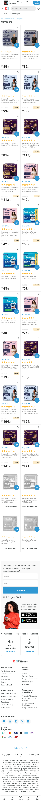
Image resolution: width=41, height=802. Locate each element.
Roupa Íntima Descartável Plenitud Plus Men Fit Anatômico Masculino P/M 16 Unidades (10, 56)
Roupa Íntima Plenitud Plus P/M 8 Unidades (8, 322)
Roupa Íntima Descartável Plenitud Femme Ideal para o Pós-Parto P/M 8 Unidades (10, 234)
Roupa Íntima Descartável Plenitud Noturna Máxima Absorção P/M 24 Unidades (10, 189)
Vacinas (24, 673)
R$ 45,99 (25, 196)
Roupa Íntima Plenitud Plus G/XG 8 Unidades (8, 277)
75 (25, 332)
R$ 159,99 (4, 462)
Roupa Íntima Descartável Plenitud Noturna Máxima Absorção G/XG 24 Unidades (30, 145)
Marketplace (5, 707)
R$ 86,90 (25, 329)
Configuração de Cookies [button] (30, 708)
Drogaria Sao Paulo (7, 19)
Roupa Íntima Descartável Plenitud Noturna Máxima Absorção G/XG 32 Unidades (30, 455)
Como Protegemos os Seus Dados (29, 704)
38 (5, 332)
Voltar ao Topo (19, 748)
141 (6, 466)
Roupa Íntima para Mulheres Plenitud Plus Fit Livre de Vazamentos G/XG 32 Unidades (30, 100)
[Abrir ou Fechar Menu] (2, 8)
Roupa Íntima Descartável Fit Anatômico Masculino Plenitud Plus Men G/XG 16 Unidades (31, 56)
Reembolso (5, 702)
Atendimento (7, 690)
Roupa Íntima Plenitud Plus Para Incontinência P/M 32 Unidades (29, 500)
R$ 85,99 (25, 241)
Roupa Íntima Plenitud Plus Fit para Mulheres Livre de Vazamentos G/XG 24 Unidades (8, 411)
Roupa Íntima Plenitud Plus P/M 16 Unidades (29, 277)
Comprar (15, 45)
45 (5, 288)
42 (25, 199)
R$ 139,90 (4, 107)
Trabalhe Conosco (7, 674)
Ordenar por (15, 14)
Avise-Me (15, 487)
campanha (19, 19)
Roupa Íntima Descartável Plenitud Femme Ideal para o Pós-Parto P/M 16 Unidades (10, 367)
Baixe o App (37, 2)
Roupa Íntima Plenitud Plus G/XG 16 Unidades (29, 233)
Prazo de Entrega (7, 699)
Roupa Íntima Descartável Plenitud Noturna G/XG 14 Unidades (30, 367)
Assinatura (25, 684)
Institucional (6, 667)
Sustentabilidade (7, 685)
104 (6, 421)
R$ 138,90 (25, 107)
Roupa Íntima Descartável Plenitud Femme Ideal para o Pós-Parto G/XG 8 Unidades (30, 189)
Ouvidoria (4, 676)
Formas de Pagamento (9, 696)
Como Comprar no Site (8, 694)
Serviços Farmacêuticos (30, 679)
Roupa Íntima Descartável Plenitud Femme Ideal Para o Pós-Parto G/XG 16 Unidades (30, 322)
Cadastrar (20, 590)
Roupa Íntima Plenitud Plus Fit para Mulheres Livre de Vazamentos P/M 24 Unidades (30, 411)
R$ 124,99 (4, 418)
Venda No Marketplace (8, 671)
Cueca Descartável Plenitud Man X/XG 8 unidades (8, 542)
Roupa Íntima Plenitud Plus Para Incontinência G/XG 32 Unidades (9, 500)
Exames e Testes (27, 676)
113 (26, 155)
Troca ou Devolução (7, 705)
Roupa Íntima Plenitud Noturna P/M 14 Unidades (10, 144)
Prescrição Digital (27, 681)
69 (25, 244)
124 (26, 421)
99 (5, 111)
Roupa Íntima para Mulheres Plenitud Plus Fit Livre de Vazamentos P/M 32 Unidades (10, 100)
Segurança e (27, 691)
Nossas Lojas (5, 679)
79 (5, 377)
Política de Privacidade (29, 696)
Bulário (3, 682)
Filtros (5, 14)
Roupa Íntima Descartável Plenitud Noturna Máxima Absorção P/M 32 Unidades (10, 455)
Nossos (25, 668)
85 (5, 66)
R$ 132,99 (25, 152)
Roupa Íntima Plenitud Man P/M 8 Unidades (29, 541)
